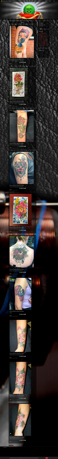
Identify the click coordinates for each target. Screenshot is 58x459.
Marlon (45, 40)
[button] (19, 62)
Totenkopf (46, 45)
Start (7, 447)
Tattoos (41, 45)
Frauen (40, 37)
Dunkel (46, 36)
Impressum (15, 447)
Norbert (45, 41)
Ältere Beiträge (11, 445)
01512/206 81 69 (42, 26)
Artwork (40, 33)
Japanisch (40, 39)
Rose (46, 42)
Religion (44, 42)
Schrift (40, 43)
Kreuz (43, 39)
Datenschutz (12, 447)
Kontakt (10, 447)
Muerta (39, 41)
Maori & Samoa (42, 40)
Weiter (10, 63)
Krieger (45, 39)
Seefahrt (42, 43)
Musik (41, 41)
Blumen (40, 35)
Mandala (40, 40)
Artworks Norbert (44, 34)
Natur (43, 41)
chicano (43, 35)
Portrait (42, 42)
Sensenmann (45, 43)
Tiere (44, 45)
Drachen (44, 36)
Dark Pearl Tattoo (7, 1)
